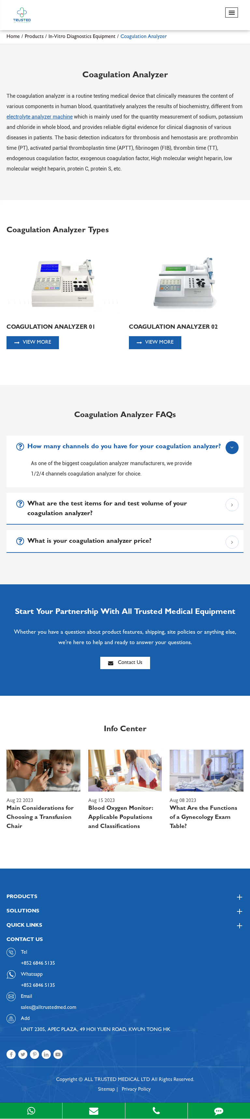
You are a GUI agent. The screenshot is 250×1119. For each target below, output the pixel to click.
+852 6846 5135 (38, 985)
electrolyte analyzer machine (40, 117)
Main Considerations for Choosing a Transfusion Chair (40, 818)
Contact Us (129, 663)
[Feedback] (219, 1111)
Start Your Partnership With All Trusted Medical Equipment (125, 613)
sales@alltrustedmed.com (48, 1008)
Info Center (125, 730)
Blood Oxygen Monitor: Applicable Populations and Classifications (120, 818)
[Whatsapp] (31, 1111)
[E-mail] (93, 1111)
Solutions (23, 911)
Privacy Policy (136, 1089)
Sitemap (106, 1089)
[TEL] (156, 1111)
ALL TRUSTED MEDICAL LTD (117, 1080)
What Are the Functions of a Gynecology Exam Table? (203, 818)
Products (34, 37)
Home (13, 37)
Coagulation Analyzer (143, 37)
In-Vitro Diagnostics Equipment (82, 37)
